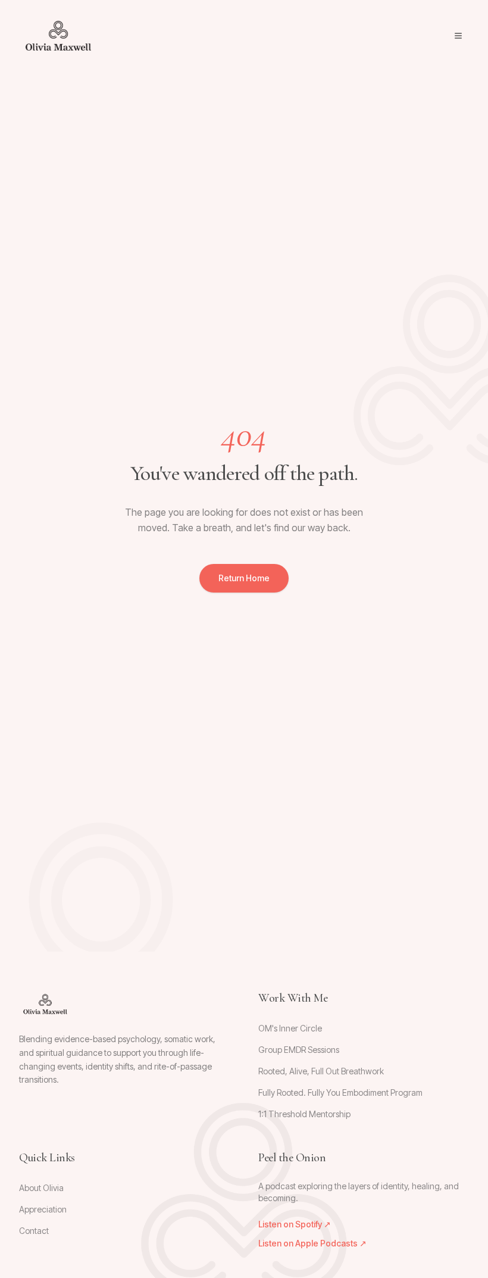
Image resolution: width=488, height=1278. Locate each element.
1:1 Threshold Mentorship (304, 1114)
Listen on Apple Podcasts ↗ (312, 1243)
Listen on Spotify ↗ (294, 1224)
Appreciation (43, 1209)
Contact (34, 1231)
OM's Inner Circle (290, 1028)
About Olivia (41, 1188)
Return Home (244, 578)
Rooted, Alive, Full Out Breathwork (321, 1071)
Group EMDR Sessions (298, 1050)
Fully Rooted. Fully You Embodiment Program (340, 1092)
